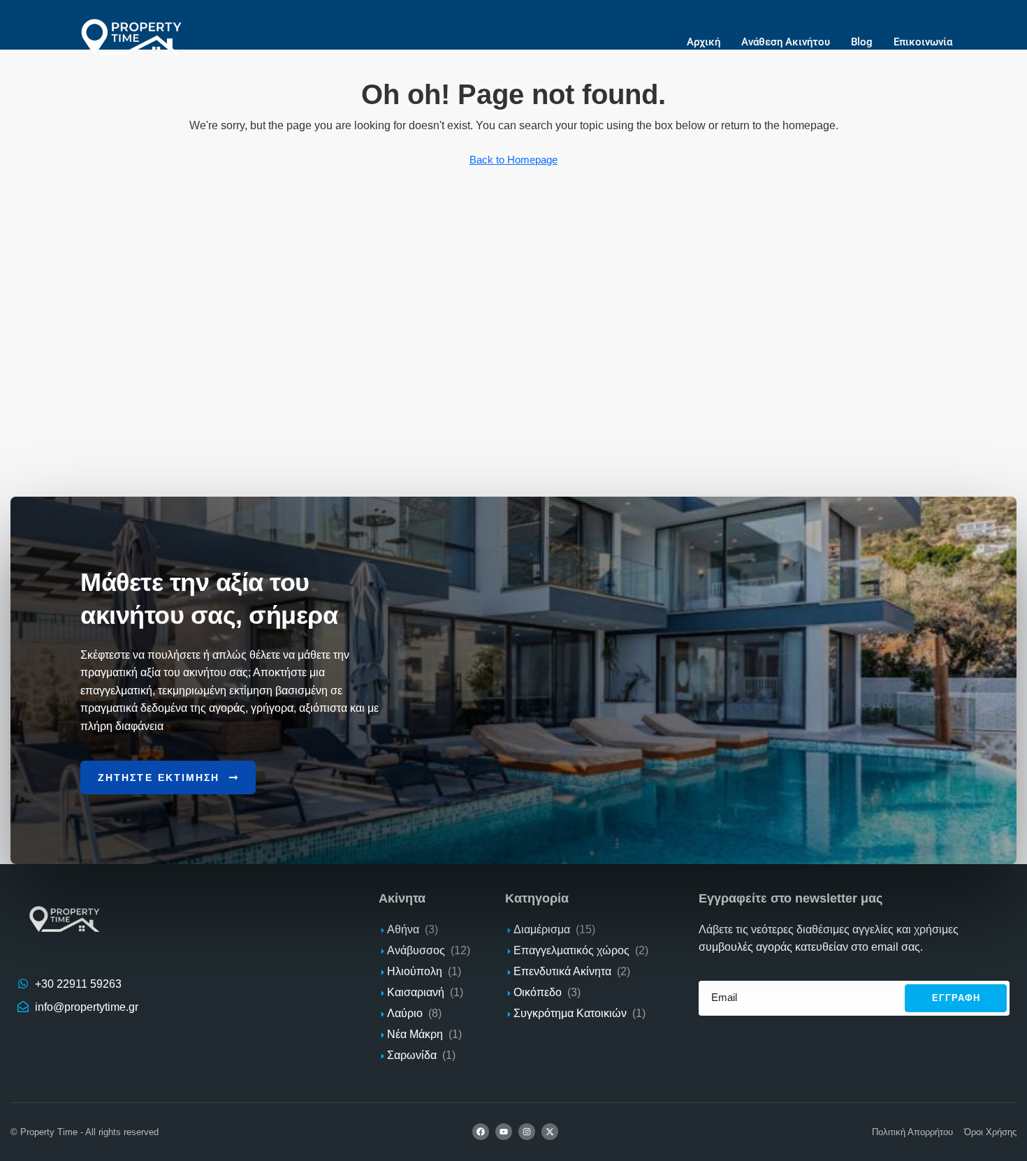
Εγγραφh (956, 998)
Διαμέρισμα (542, 929)
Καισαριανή (415, 992)
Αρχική (703, 42)
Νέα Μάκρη (415, 1034)
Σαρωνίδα (412, 1055)
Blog (862, 42)
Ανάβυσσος (416, 950)
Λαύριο (405, 1013)
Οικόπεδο (538, 992)
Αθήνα (403, 929)
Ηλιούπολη (414, 971)
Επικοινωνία (923, 42)
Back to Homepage (513, 160)
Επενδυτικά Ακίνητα (562, 971)
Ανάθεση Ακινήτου (785, 42)
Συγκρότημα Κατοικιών (570, 1013)
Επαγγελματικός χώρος (571, 950)
